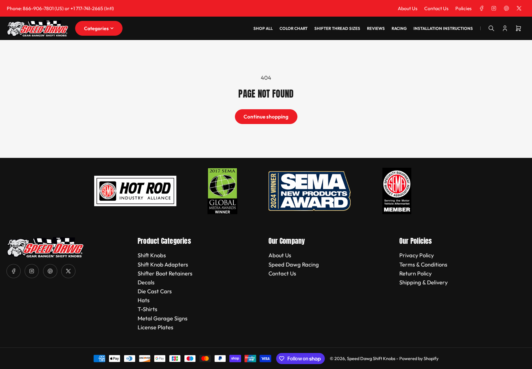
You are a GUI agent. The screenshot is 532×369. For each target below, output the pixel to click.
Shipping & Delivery (423, 282)
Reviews (376, 28)
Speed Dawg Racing (293, 264)
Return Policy (415, 273)
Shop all (263, 28)
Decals (146, 282)
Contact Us (436, 8)
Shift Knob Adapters (163, 264)
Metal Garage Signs (162, 318)
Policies (463, 8)
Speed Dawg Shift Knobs (371, 358)
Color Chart (294, 28)
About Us (407, 8)
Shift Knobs (152, 255)
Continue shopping (266, 116)
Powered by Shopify (418, 358)
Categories (96, 28)
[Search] (491, 28)
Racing (399, 28)
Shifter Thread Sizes (337, 28)
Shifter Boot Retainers (165, 273)
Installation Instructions (443, 28)
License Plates (155, 327)
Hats (144, 300)
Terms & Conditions (423, 264)
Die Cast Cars (155, 291)
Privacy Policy (416, 255)
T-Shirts (147, 309)
